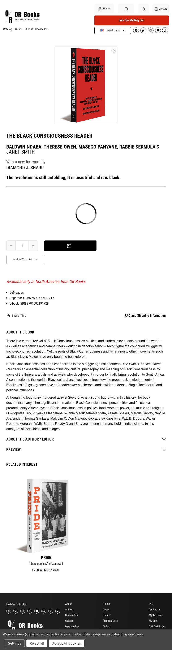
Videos (107, 626)
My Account (155, 615)
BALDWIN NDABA (23, 147)
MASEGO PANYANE (97, 147)
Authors (18, 29)
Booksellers (41, 29)
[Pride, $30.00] (46, 515)
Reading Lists (110, 620)
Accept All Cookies (66, 643)
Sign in (106, 8)
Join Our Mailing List (132, 20)
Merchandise (72, 626)
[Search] (143, 8)
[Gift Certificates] (126, 8)
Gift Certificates (157, 626)
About (29, 29)
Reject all (37, 643)
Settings (14, 643)
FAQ (151, 603)
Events (107, 615)
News (106, 609)
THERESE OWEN (60, 147)
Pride (46, 557)
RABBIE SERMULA (137, 147)
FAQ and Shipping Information (145, 316)
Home (106, 603)
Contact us (154, 609)
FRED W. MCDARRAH (46, 570)
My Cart (153, 620)
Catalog (7, 29)
